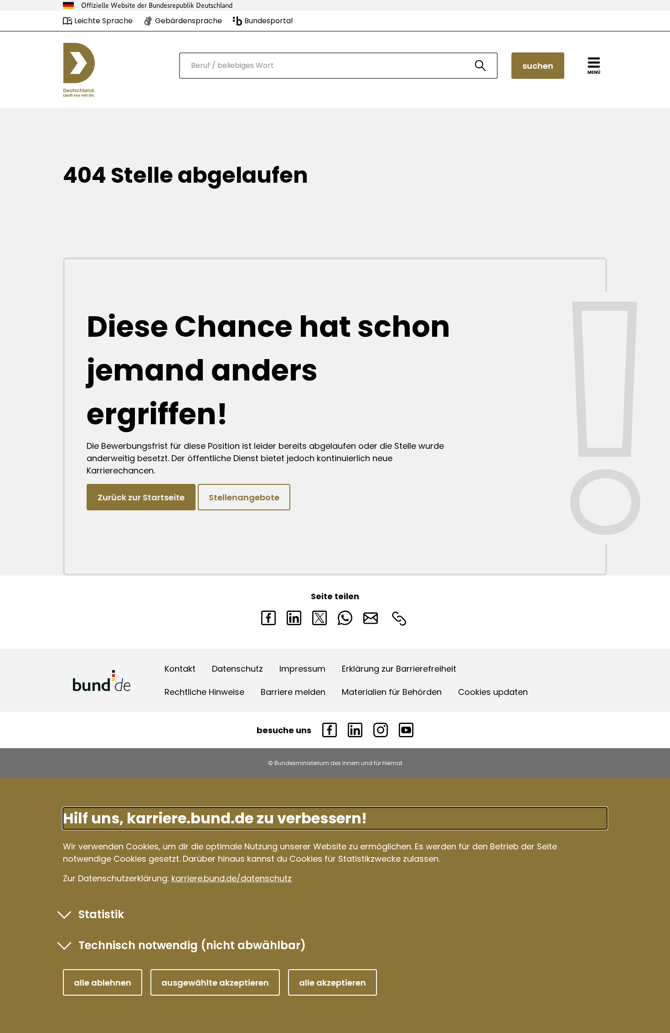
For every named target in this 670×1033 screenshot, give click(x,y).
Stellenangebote (244, 497)
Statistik (101, 914)
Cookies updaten (493, 692)
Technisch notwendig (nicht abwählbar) (192, 945)
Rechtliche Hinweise (204, 692)
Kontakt (180, 668)
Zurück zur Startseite (141, 497)
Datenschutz (237, 668)
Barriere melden (293, 692)
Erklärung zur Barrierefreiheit (399, 668)
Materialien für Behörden (392, 692)
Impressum (302, 668)
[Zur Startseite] (79, 69)
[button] (102, 982)
